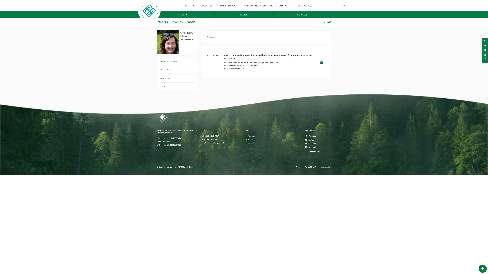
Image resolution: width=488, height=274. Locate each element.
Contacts (284, 5)
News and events (228, 5)
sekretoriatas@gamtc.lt (215, 143)
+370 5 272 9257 (212, 136)
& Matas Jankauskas (323, 167)
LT (348, 6)
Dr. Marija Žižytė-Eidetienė (187, 34)
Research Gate (314, 151)
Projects (163, 86)
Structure (207, 5)
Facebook (313, 136)
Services (251, 143)
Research (251, 136)
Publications (165, 79)
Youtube (312, 147)
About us (190, 5)
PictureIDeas (310, 167)
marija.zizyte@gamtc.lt (169, 61)
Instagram (313, 140)
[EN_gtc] (149, 21)
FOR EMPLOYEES (304, 5)
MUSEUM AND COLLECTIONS (258, 5)
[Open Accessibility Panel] (483, 269)
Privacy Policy (188, 167)
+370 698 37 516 (213, 139)
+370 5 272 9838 (166, 69)
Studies (251, 139)
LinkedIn (312, 143)
